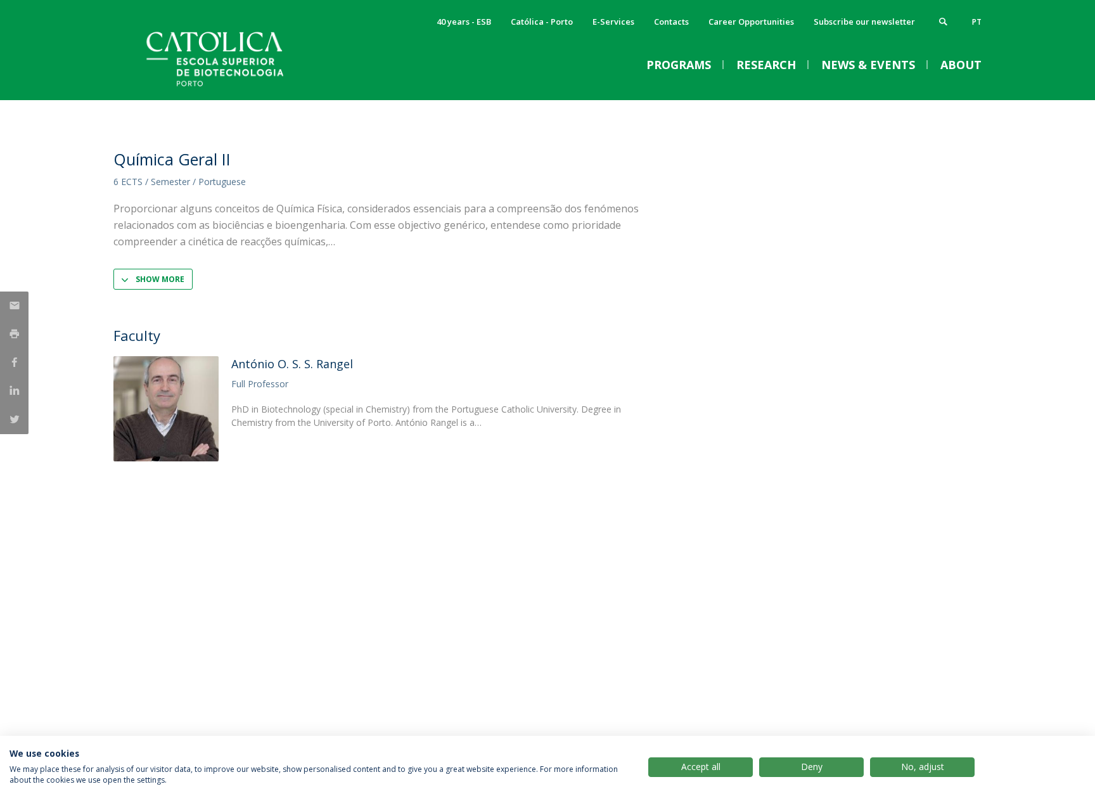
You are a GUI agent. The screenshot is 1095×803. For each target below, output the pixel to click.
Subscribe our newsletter (864, 21)
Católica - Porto (542, 21)
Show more (160, 279)
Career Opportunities (751, 21)
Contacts (671, 21)
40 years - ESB (464, 21)
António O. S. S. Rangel (292, 363)
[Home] (240, 87)
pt (977, 21)
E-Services (613, 21)
